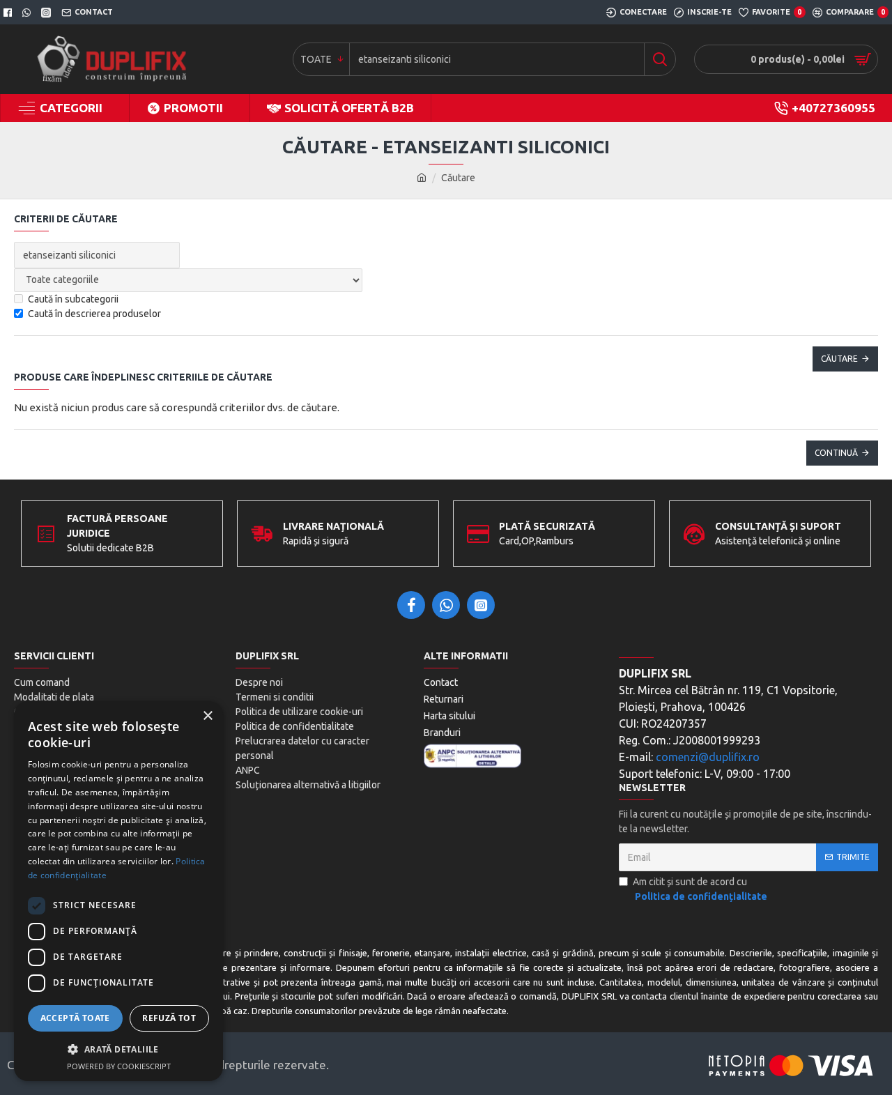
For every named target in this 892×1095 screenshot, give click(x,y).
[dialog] (118, 891)
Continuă (836, 452)
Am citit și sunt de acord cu (700, 889)
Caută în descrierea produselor (94, 313)
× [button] (207, 716)
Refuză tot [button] (169, 1018)
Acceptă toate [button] (75, 1018)
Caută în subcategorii (73, 299)
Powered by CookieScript (119, 1066)
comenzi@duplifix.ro (708, 757)
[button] (118, 1049)
